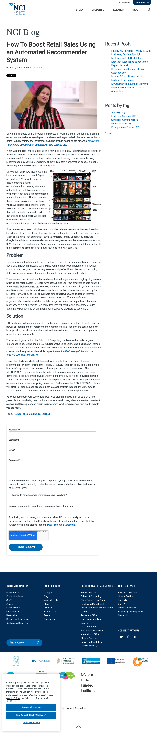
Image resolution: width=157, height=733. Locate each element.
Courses (48, 607)
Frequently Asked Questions (131, 611)
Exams (47, 615)
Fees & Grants (50, 611)
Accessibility (124, 3)
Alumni (9, 604)
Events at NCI (121, 123)
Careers (84, 623)
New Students (13, 592)
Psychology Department (92, 604)
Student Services (89, 638)
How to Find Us (125, 600)
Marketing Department (92, 630)
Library (47, 604)
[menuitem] (79, 10)
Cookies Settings (31, 722)
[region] (31, 702)
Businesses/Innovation (17, 619)
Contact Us (123, 615)
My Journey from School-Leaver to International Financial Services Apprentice (130, 87)
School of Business (90, 592)
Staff (9, 600)
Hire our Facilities (126, 596)
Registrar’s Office (89, 615)
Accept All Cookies (31, 707)
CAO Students (13, 607)
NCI (40, 413)
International (12, 611)
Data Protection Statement (61, 524)
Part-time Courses (123, 116)
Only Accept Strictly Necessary (31, 715)
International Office (90, 634)
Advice (118, 112)
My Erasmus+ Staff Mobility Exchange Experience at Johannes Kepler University (129, 62)
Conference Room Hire (17, 623)
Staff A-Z (122, 604)
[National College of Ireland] (16, 10)
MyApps (48, 592)
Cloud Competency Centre (93, 600)
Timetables (49, 619)
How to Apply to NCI (127, 592)
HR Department (88, 626)
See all (108, 133)
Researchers (12, 615)
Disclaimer (67, 708)
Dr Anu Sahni (23, 67)
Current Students (14, 596)
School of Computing (26, 413)
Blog (46, 596)
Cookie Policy (13, 701)
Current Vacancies (127, 607)
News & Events (51, 600)
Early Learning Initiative (92, 619)
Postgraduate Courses (125, 127)
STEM (46, 413)
